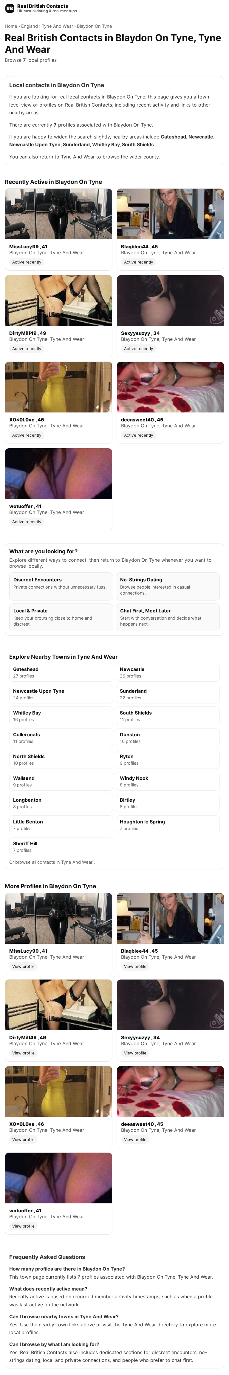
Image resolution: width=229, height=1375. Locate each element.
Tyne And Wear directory (151, 1325)
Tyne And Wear (58, 26)
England (30, 26)
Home (11, 26)
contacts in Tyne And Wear (65, 862)
